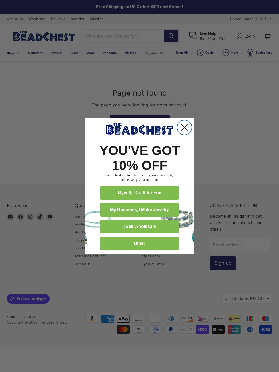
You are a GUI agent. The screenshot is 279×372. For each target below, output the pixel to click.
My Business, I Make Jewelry (139, 209)
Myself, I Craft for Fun (140, 192)
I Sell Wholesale (139, 226)
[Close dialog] (184, 127)
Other (139, 243)
